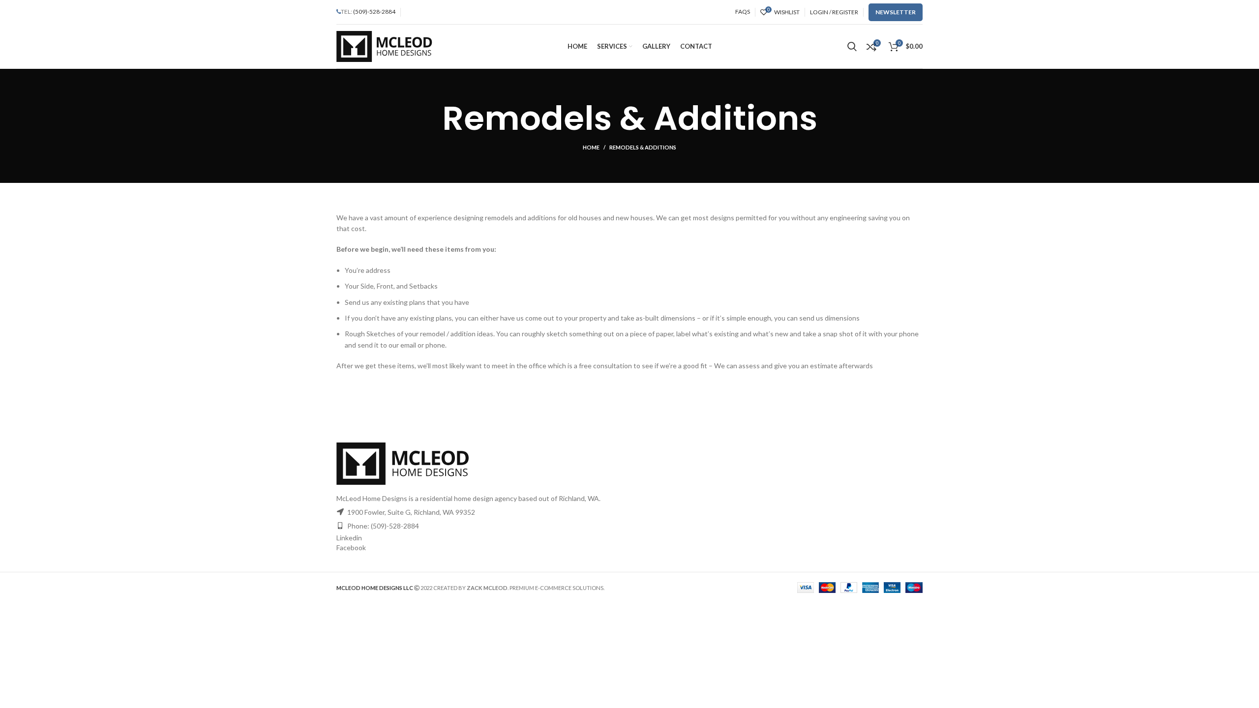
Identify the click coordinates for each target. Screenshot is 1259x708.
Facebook (351, 547)
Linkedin (349, 537)
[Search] (852, 47)
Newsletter (895, 12)
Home (591, 147)
